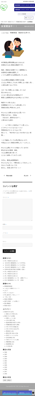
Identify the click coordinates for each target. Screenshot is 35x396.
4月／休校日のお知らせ (11, 276)
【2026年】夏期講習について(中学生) (14, 263)
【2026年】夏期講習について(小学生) (14, 265)
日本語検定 (9, 337)
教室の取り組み (10, 333)
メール (5, 233)
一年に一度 (7, 297)
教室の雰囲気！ (8, 299)
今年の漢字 (9, 320)
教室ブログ (7, 316)
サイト (4, 241)
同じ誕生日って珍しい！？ (11, 295)
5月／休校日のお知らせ (11, 273)
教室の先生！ (8, 305)
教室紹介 (8, 331)
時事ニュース (10, 318)
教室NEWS (7, 311)
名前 (4, 224)
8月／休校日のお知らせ (11, 261)
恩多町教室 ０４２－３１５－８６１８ (24, 5)
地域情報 (8, 344)
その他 (8, 346)
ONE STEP (16, 386)
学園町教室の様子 (11, 324)
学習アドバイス (10, 335)
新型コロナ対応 (10, 314)
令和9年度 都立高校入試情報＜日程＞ (14, 269)
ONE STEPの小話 (11, 329)
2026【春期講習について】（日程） (14, 280)
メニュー (29, 17)
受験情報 (8, 342)
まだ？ (6, 290)
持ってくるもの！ (9, 292)
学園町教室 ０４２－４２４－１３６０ (24, 9)
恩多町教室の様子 (11, 322)
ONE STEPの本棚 (11, 327)
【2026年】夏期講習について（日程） (15, 267)
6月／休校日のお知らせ (11, 271)
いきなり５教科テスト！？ (11, 288)
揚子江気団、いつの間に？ (11, 301)
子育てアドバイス (11, 339)
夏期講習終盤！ (8, 286)
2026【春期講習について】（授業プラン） (16, 278)
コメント (6, 197)
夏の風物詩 (7, 303)
